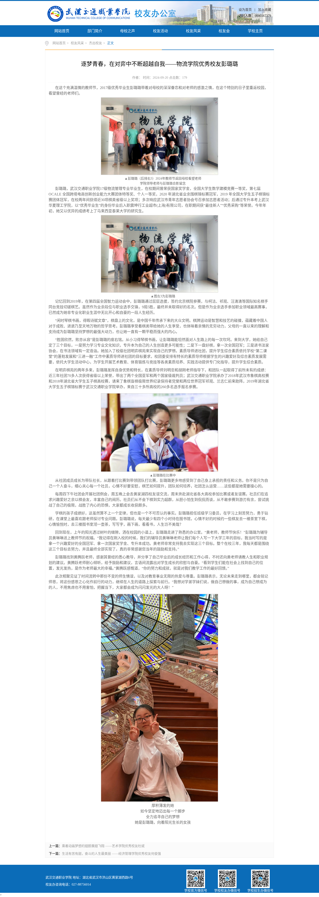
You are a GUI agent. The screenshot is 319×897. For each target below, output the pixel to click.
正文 (110, 43)
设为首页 (246, 9)
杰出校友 (95, 43)
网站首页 (61, 31)
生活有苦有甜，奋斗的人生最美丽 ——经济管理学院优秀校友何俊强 (111, 853)
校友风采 (193, 31)
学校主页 (255, 31)
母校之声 (127, 31)
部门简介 (94, 31)
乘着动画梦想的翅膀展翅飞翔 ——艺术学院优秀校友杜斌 (103, 846)
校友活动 (160, 31)
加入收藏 (264, 9)
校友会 (224, 31)
